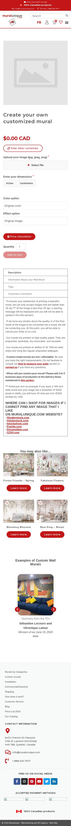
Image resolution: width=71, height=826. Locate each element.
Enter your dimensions (18, 176)
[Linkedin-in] (54, 781)
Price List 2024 (12, 711)
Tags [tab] (10, 286)
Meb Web (53, 823)
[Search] (66, 15)
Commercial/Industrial (16, 686)
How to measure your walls (33, 363)
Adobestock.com (17, 420)
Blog (7, 706)
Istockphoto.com (17, 423)
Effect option (11, 213)
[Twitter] (46, 781)
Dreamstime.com (17, 429)
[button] (67, 22)
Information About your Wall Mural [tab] (26, 279)
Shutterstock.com (18, 417)
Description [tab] (14, 272)
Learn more (19, 488)
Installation (10, 681)
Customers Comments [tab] (20, 293)
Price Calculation (20, 236)
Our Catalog (11, 716)
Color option (11, 198)
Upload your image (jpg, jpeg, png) (25, 157)
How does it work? (14, 696)
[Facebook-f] (17, 781)
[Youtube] (39, 781)
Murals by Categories (16, 672)
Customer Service (14, 701)
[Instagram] (24, 781)
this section (27, 380)
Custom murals (13, 676)
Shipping (9, 691)
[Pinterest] (32, 781)
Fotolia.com (14, 426)
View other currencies (24, 148)
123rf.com (13, 432)
